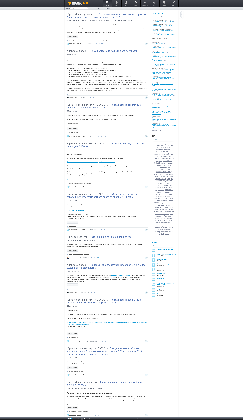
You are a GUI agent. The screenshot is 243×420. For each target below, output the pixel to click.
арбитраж (170, 154)
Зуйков (171, 176)
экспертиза (159, 232)
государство (164, 163)
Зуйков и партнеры (164, 178)
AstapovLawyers (160, 145)
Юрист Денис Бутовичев (80, 14)
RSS (161, 130)
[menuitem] (98, 8)
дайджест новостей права (164, 165)
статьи (70, 254)
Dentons (169, 145)
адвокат (81, 288)
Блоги (154, 241)
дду (69, 411)
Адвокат (71, 93)
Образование (72, 111)
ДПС (160, 174)
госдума (77, 288)
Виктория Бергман (77, 236)
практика (108, 40)
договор (156, 174)
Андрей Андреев (76, 50)
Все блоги (154, 298)
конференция (159, 185)
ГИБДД (157, 163)
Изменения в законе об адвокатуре (112, 236)
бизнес (166, 158)
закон (78, 254)
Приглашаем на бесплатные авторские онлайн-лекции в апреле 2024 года (104, 301)
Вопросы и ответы (88, 240)
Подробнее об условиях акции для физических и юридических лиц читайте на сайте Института (96, 179)
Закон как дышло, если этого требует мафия (164, 47)
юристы (167, 234)
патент (157, 200)
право (156, 203)
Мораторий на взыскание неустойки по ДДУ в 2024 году (105, 383)
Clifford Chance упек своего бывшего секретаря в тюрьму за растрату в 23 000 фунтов (163, 79)
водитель (159, 161)
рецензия (171, 209)
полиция (171, 200)
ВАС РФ (171, 158)
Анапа (170, 152)
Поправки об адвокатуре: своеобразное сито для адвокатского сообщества (106, 266)
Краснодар (158, 187)
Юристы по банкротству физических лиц (163, 30)
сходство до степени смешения (164, 222)
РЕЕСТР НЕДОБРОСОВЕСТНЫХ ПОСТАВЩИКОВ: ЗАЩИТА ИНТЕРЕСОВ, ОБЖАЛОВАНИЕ (163, 113)
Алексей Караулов (156, 68)
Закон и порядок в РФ (163, 259)
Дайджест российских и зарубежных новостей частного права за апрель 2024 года (102, 195)
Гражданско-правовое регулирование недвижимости (86, 388)
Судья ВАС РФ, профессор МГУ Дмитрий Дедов (166, 283)
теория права (159, 225)
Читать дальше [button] (72, 36)
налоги (170, 187)
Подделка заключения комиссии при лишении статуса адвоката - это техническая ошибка (164, 119)
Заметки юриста (73, 54)
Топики (163, 16)
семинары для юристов (167, 211)
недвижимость (160, 190)
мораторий (79, 411)
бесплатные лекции (73, 132)
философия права (165, 229)
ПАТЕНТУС (164, 200)
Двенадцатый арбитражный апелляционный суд (164, 169)
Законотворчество (74, 240)
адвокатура (71, 288)
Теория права (161, 273)
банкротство (88, 40)
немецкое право (161, 196)
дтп (163, 174)
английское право (159, 154)
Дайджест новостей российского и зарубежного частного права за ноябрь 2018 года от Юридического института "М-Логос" (164, 126)
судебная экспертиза (162, 220)
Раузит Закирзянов (156, 38)
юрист (161, 234)
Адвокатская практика (100, 20)
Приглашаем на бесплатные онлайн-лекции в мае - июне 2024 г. (104, 106)
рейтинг (168, 205)
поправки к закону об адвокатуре (120, 275)
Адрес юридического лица (159, 52)
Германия (167, 161)
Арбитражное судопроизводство (79, 20)
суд (165, 216)
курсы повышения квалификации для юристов (80, 183)
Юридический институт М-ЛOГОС (86, 104)
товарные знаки (168, 225)
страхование (159, 216)
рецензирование (159, 207)
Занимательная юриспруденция (166, 269)
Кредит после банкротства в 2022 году (162, 21)
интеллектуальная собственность (77, 371)
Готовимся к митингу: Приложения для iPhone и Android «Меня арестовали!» (162, 95)
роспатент (157, 211)
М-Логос (164, 187)
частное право (72, 226)
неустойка (73, 411)
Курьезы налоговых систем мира (161, 39)
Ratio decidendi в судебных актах (122, 20)
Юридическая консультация (165, 249)
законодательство (84, 254)
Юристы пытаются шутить (164, 264)
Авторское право (162, 289)
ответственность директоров (98, 40)
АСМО (112, 40)
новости (75, 254)
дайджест (171, 163)
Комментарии (156, 16)
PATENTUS (161, 147)
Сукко (170, 220)
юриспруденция (168, 231)
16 (158, 80)
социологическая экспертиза (164, 214)
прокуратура (161, 205)
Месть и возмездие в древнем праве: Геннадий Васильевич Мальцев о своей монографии (162, 106)
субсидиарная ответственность (76, 40)
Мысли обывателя (162, 294)
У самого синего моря (158, 43)
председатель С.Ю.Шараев (167, 203)
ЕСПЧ (166, 174)
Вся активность (155, 130)
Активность (157, 13)
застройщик (85, 411)
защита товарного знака (161, 176)
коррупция (168, 185)
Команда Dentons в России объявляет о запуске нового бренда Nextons (162, 26)
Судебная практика (166, 218)
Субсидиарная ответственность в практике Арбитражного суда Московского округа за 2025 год (107, 16)
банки (169, 156)
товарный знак (160, 227)
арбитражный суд (162, 156)
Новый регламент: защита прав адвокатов (114, 50)
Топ (153, 245)
